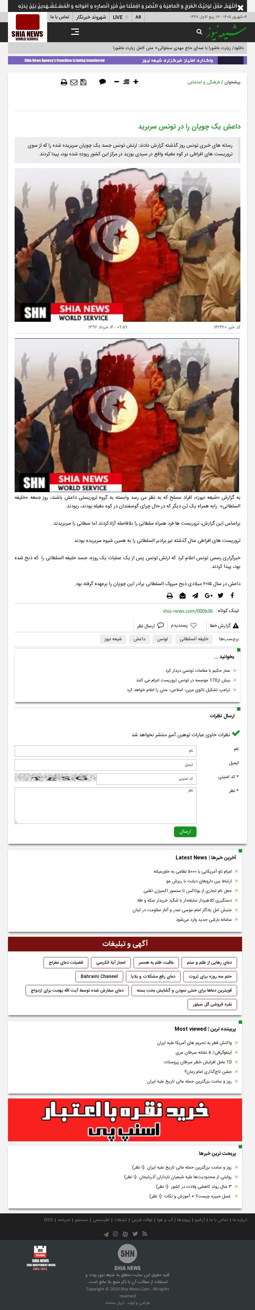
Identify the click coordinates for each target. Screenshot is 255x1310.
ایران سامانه (114, 1303)
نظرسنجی (101, 1220)
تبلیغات (120, 1220)
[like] (187, 626)
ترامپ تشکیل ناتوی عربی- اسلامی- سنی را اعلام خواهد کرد (178, 690)
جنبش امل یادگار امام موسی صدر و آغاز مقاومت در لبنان (182, 910)
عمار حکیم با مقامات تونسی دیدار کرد (197, 670)
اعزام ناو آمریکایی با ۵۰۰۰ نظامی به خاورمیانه (193, 871)
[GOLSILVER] (125, 1120)
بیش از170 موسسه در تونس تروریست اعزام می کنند (183, 680)
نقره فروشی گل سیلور (212, 1004)
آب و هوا (165, 1220)
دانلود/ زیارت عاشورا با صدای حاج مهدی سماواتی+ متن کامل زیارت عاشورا (178, 48)
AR (138, 17)
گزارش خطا (220, 626)
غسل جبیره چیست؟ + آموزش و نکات (190, 1196)
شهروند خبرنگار (91, 17)
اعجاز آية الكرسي (111, 962)
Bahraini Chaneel (99, 976)
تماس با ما (59, 17)
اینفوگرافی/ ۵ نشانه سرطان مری (204, 1052)
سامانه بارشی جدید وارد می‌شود (204, 919)
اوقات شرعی (141, 1220)
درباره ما (240, 1220)
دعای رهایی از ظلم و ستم (209, 962)
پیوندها (183, 1220)
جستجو (81, 1220)
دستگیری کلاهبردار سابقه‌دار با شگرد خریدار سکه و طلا (184, 900)
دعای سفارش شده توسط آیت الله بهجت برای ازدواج (77, 990)
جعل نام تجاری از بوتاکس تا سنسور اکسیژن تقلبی (187, 891)
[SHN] (27, 27)
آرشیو (200, 1220)
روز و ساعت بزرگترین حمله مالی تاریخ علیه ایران (189, 1081)
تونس (162, 639)
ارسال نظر (146, 626)
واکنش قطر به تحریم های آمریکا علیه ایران (194, 1043)
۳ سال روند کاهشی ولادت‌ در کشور (194, 1186)
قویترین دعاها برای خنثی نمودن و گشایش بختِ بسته (184, 990)
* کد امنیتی (228, 777)
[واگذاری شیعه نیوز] (127, 59)
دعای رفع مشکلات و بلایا (153, 976)
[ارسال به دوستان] (73, 82)
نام (236, 749)
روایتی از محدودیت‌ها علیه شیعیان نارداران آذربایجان (178, 1177)
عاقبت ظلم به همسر (156, 962)
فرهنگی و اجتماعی (204, 82)
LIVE (118, 17)
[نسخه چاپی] (64, 82)
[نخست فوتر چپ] (41, 1258)
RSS (48, 1220)
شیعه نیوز (113, 639)
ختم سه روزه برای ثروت (210, 976)
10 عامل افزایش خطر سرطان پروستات (198, 1062)
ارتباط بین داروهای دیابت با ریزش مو (199, 881)
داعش (139, 639)
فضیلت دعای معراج (66, 962)
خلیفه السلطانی (194, 639)
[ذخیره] (83, 82)
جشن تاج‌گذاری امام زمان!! (207, 1072)
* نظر (234, 791)
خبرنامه (64, 1220)
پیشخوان (232, 82)
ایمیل (234, 763)
